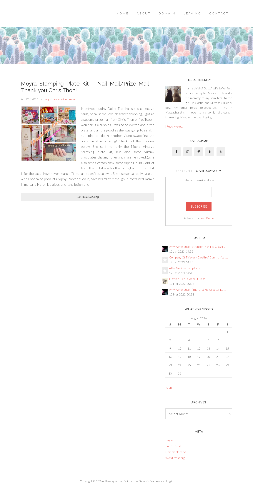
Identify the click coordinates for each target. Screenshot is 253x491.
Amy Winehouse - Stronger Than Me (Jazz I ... (197, 246)
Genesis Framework (151, 481)
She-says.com (113, 481)
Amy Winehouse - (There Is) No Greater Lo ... (197, 289)
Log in (169, 440)
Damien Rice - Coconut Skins (187, 278)
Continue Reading (87, 197)
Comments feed (175, 452)
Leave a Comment (64, 99)
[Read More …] (174, 126)
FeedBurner (207, 218)
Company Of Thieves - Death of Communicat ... (198, 257)
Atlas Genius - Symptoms (184, 268)
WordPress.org (175, 458)
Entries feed (173, 446)
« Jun (168, 387)
